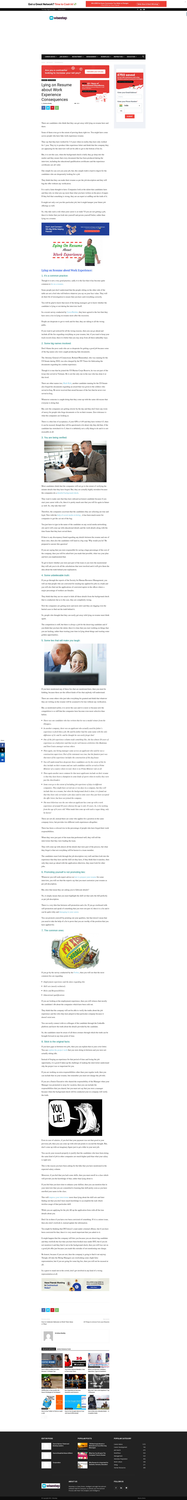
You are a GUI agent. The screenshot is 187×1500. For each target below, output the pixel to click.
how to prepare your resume (85, 877)
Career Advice (50, 57)
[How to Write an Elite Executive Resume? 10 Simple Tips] (52, 1360)
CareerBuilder (72, 312)
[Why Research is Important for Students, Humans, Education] (82, 1465)
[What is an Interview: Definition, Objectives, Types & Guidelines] (98, 1360)
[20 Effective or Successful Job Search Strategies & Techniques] (52, 1381)
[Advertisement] (110, 18)
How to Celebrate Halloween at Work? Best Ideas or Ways (57, 1323)
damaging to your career (68, 912)
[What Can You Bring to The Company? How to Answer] (82, 1455)
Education (131, 57)
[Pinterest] (52, 108)
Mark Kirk (67, 383)
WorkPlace (105, 57)
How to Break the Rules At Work (62, 1453)
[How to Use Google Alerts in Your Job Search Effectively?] (75, 1402)
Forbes (76, 972)
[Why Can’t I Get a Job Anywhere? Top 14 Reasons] (98, 1381)
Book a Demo (61, 9)
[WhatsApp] (57, 108)
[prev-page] (42, 1417)
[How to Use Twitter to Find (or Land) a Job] (52, 1402)
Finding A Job (68, 1367)
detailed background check (67, 493)
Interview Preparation (94, 1367)
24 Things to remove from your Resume (96, 1322)
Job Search (64, 57)
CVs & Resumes (51, 80)
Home (43, 62)
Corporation (57, 1462)
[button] (143, 57)
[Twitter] (48, 108)
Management (91, 57)
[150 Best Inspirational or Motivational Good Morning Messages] (82, 1446)
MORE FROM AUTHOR (64, 1349)
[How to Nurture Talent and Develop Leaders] (46, 1446)
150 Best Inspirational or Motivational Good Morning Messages (98, 1445)
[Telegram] (144, 9)
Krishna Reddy (47, 103)
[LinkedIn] (2, 754)
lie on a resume (57, 284)
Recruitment (77, 57)
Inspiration (118, 57)
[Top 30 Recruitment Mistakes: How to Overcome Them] (75, 1360)
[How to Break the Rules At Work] (46, 1455)
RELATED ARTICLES (49, 1349)
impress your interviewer (59, 1197)
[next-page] (46, 1417)
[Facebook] (137, 9)
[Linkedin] (140, 9)
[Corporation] (46, 1465)
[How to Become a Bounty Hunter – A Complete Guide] (98, 1402)
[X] (2, 750)
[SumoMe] (2, 759)
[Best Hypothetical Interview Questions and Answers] (75, 1381)
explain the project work (57, 1050)
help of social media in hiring (69, 515)
